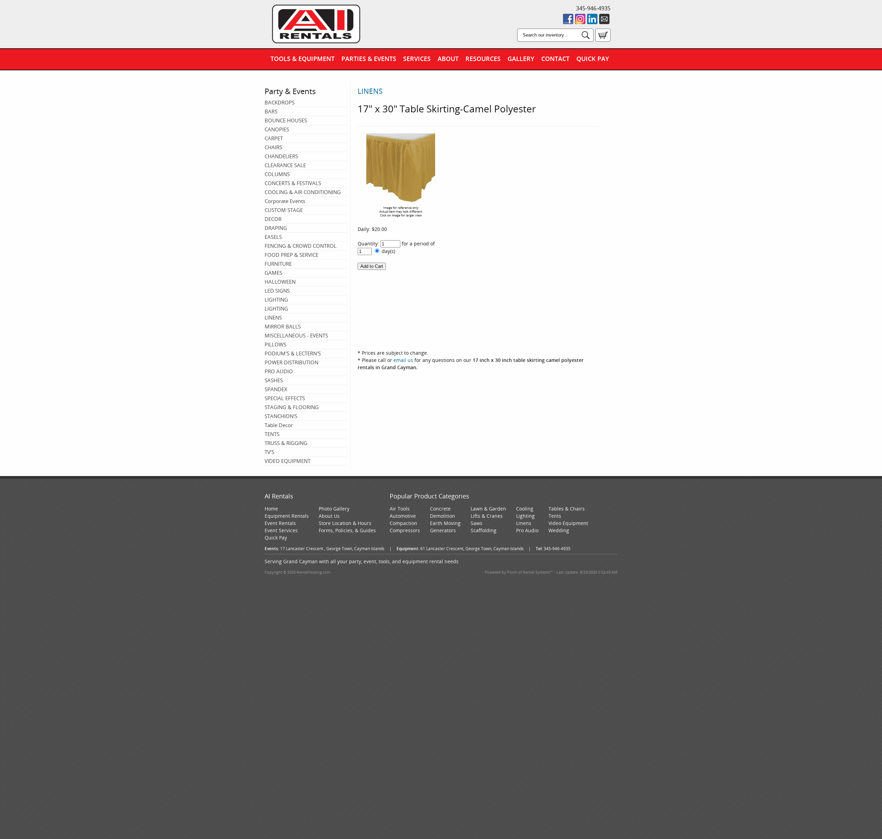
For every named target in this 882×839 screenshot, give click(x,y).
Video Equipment (568, 523)
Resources (483, 58)
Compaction (403, 523)
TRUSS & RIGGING (286, 442)
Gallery (520, 58)
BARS (271, 111)
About (448, 58)
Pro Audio (527, 530)
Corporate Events (285, 201)
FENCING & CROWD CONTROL (301, 245)
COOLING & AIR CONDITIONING (303, 192)
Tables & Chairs (566, 508)
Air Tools (400, 508)
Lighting (525, 516)
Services (417, 58)
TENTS (272, 434)
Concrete (440, 508)
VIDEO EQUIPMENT (287, 460)
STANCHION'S (281, 416)
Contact (555, 58)
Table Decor (279, 425)
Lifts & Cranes (487, 516)
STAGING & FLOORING (292, 407)
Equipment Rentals (287, 516)
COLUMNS (277, 174)
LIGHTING (276, 299)
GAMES (273, 272)
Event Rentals (280, 523)
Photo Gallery (334, 508)
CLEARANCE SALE (285, 165)
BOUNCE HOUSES (286, 120)
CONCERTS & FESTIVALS (293, 183)
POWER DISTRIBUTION (291, 362)
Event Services (281, 530)
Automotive (403, 516)
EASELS (273, 236)
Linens (523, 523)
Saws (476, 523)
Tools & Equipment (302, 58)
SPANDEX (276, 389)
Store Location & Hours (345, 523)
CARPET (274, 138)
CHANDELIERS (281, 156)
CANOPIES (277, 129)
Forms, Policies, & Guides (347, 530)
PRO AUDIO (279, 371)
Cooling (524, 508)
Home (271, 508)
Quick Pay (592, 58)
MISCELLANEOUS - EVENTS (296, 335)
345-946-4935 (593, 8)
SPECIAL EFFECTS (285, 398)
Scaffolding (483, 530)
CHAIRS (273, 147)
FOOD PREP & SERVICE (291, 254)
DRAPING (276, 227)
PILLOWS (275, 344)
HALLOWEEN (280, 281)
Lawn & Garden (488, 508)
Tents (554, 516)
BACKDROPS (280, 102)
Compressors (405, 530)
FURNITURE (278, 263)
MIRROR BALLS (283, 326)
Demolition (442, 516)
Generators (443, 530)
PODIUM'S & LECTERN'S (293, 353)
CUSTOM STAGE (284, 209)
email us (403, 360)
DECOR (273, 218)
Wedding (558, 530)
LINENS (273, 317)
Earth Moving (445, 523)
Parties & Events (368, 58)
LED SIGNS (277, 290)
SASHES (274, 380)
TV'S (269, 451)
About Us (329, 516)
